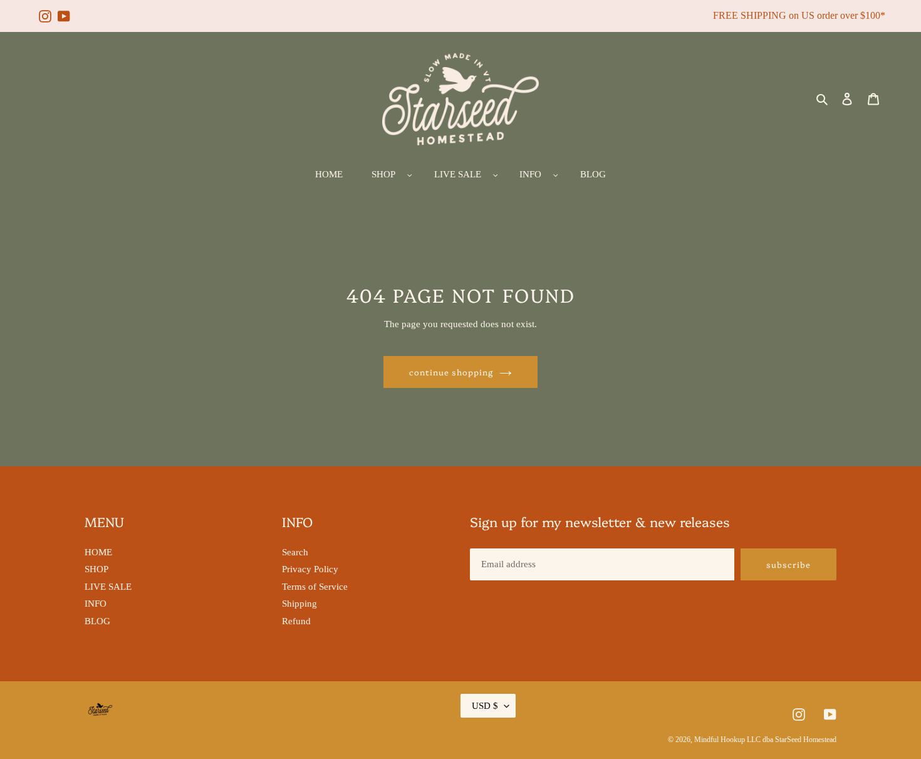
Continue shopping (451, 371)
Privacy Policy (310, 569)
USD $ (485, 706)
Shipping (299, 604)
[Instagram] (45, 10)
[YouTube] (64, 10)
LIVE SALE (108, 587)
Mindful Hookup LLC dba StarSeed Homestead (765, 739)
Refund (296, 621)
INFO (96, 604)
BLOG (97, 621)
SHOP (96, 569)
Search (295, 552)
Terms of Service (315, 587)
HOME (98, 552)
